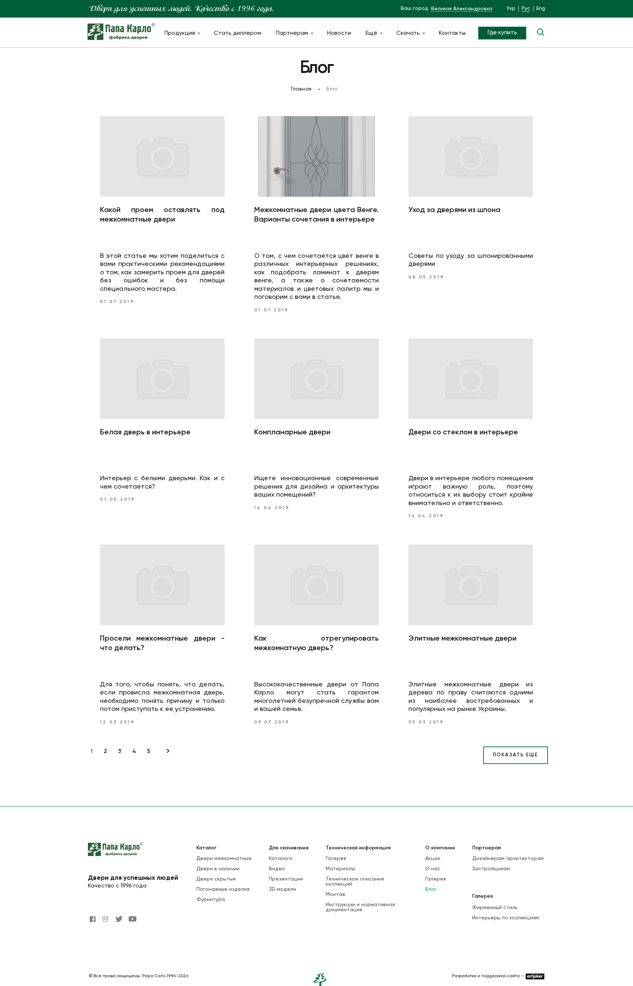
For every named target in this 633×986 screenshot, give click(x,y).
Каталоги (280, 858)
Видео (277, 868)
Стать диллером (237, 33)
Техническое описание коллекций (355, 881)
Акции (432, 858)
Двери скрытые (216, 879)
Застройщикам (491, 868)
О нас (432, 868)
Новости (339, 33)
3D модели (282, 889)
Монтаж (335, 894)
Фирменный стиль (495, 907)
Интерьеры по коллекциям (505, 917)
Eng (540, 8)
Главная (301, 89)
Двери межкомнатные (224, 858)
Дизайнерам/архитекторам (508, 858)
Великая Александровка (461, 8)
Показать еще (515, 755)
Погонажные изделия (222, 889)
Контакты (452, 33)
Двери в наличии (218, 868)
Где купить (502, 33)
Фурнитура (210, 899)
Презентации (286, 879)
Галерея (336, 858)
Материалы (340, 868)
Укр (511, 8)
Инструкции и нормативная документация (360, 907)
